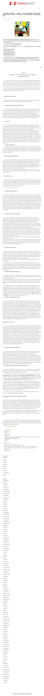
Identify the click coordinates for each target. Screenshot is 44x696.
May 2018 (5, 633)
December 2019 (6, 593)
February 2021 (6, 563)
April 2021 (5, 559)
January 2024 (5, 489)
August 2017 (5, 652)
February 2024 (6, 487)
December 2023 (6, 491)
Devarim (4, 462)
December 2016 (6, 669)
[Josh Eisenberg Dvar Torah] (22, 1)
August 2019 (5, 601)
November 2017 (6, 646)
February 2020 (6, 589)
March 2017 (5, 663)
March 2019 (5, 612)
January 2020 (5, 591)
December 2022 (6, 516)
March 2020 (5, 586)
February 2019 (6, 614)
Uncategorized (6, 472)
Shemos (7, 19)
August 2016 (5, 678)
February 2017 (6, 665)
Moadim (4, 466)
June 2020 (5, 580)
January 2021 (5, 565)
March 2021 (5, 561)
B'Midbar (5, 457)
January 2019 (5, 616)
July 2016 (5, 680)
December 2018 (6, 618)
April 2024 (5, 484)
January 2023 (5, 514)
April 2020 (5, 584)
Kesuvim (5, 464)
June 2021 (5, 555)
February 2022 (6, 538)
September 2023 (6, 497)
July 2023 (5, 501)
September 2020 (6, 574)
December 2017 (6, 644)
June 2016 (5, 682)
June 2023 (5, 504)
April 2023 (5, 508)
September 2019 (6, 599)
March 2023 (5, 510)
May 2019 (5, 608)
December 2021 (6, 542)
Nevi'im (4, 468)
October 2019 (5, 597)
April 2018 (5, 635)
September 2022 (6, 523)
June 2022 (5, 529)
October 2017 (5, 648)
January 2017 (5, 667)
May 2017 (5, 659)
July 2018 (5, 629)
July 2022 (5, 527)
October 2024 (5, 480)
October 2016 (5, 674)
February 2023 (6, 512)
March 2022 (5, 535)
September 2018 (6, 625)
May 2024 (5, 482)
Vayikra (9, 19)
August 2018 (5, 627)
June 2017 (5, 657)
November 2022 (6, 518)
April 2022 (5, 533)
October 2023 (5, 495)
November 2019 (6, 595)
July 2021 (5, 552)
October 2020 (5, 572)
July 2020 (5, 578)
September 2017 (6, 650)
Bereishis (5, 459)
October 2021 (5, 546)
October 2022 (5, 521)
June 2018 (5, 631)
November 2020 (6, 569)
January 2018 (5, 642)
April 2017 (5, 661)
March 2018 (5, 637)
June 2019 (5, 606)
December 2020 (6, 567)
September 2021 (6, 548)
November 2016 (6, 671)
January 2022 (5, 540)
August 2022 (5, 525)
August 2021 (5, 550)
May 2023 (5, 506)
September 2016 (6, 676)
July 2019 (5, 603)
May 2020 (5, 582)
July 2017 (5, 654)
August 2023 (5, 499)
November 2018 (6, 620)
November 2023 (6, 493)
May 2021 (5, 557)
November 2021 (6, 544)
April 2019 (5, 610)
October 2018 (5, 623)
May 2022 (5, 531)
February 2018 (6, 640)
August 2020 (5, 576)
